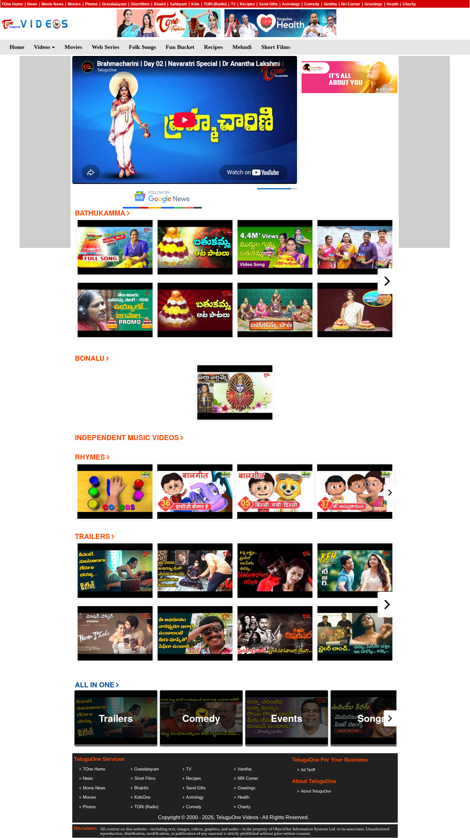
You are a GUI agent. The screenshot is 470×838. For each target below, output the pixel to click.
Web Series (105, 47)
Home (17, 47)
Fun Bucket (180, 47)
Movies (74, 4)
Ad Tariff (308, 770)
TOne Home (12, 4)
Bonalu (90, 358)
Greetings (373, 4)
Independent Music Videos (127, 437)
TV (233, 4)
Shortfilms (140, 4)
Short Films (275, 47)
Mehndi (242, 47)
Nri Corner (350, 4)
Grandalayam (114, 4)
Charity (409, 4)
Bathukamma (100, 213)
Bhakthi (141, 788)
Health (392, 4)
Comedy (311, 4)
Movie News (53, 4)
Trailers (92, 536)
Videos (43, 47)
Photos (91, 4)
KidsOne (142, 797)
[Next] (387, 281)
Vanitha (330, 4)
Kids (195, 4)
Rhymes (90, 457)
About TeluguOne (316, 791)
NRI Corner (248, 778)
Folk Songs (142, 47)
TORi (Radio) (215, 4)
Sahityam (178, 4)
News (32, 4)
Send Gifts (268, 4)
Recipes (247, 4)
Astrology (291, 4)
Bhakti (160, 4)
